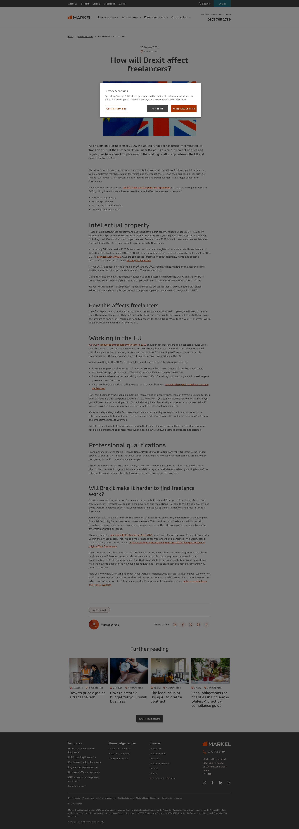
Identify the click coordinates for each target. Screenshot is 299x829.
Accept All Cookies (184, 108)
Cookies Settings (116, 108)
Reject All (157, 108)
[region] (150, 100)
